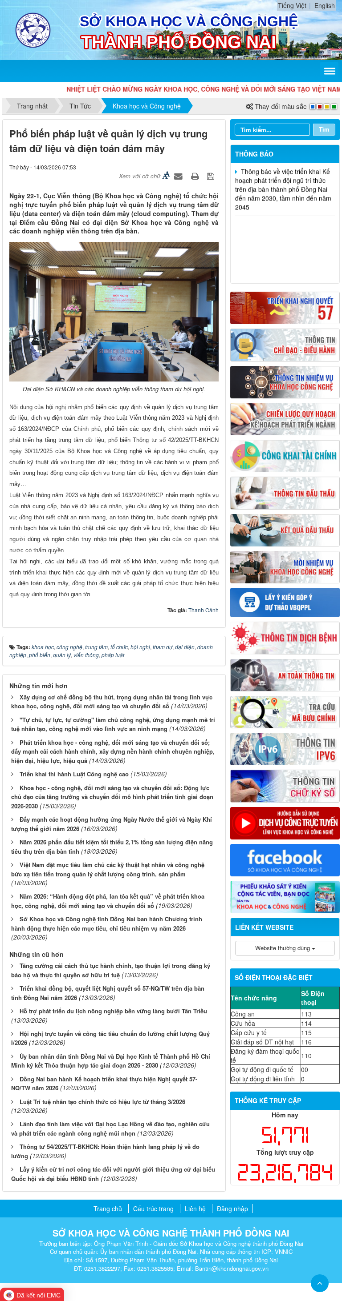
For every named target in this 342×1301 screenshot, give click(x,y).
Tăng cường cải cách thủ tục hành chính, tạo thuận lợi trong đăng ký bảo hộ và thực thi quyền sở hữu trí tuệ (110, 970)
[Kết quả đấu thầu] (285, 529)
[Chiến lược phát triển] (285, 418)
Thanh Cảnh (203, 610)
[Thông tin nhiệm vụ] (285, 381)
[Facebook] (285, 859)
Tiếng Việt (292, 5)
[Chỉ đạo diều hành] (285, 344)
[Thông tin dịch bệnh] (285, 637)
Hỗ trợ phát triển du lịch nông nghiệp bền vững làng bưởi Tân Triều (113, 1011)
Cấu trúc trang (153, 1208)
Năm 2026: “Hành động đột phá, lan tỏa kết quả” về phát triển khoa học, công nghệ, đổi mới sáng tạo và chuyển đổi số (107, 901)
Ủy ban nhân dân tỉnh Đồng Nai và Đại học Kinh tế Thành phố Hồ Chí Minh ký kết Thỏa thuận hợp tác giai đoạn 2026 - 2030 (110, 1061)
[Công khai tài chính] (285, 454)
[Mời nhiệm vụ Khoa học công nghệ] (285, 566)
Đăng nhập (232, 1208)
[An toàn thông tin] (285, 674)
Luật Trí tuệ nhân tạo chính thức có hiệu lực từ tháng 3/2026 (102, 1101)
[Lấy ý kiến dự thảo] (285, 601)
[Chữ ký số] (285, 785)
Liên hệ (195, 1208)
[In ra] (196, 175)
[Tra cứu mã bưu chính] (285, 711)
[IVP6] (285, 747)
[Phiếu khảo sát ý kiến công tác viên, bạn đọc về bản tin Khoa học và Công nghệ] (285, 895)
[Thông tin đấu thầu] (285, 492)
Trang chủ (108, 1208)
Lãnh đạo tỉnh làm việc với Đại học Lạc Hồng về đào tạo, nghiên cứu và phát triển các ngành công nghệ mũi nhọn (110, 1128)
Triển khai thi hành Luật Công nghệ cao (74, 774)
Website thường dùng (283, 948)
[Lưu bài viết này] (211, 175)
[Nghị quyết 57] (285, 306)
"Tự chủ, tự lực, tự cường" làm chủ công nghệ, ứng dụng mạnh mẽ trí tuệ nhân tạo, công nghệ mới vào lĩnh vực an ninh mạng (113, 724)
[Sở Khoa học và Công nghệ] (33, 28)
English (324, 5)
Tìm (324, 129)
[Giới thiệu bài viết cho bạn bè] (179, 175)
